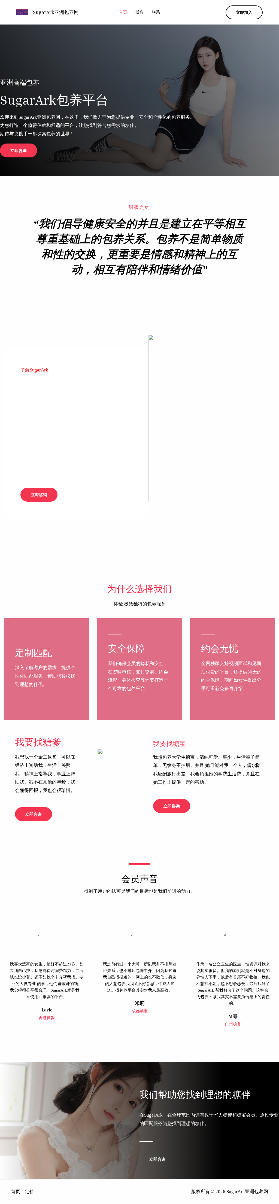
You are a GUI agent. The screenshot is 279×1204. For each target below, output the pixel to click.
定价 (29, 1191)
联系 (156, 12)
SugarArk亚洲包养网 (56, 12)
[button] (244, 12)
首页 (123, 12)
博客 (139, 12)
